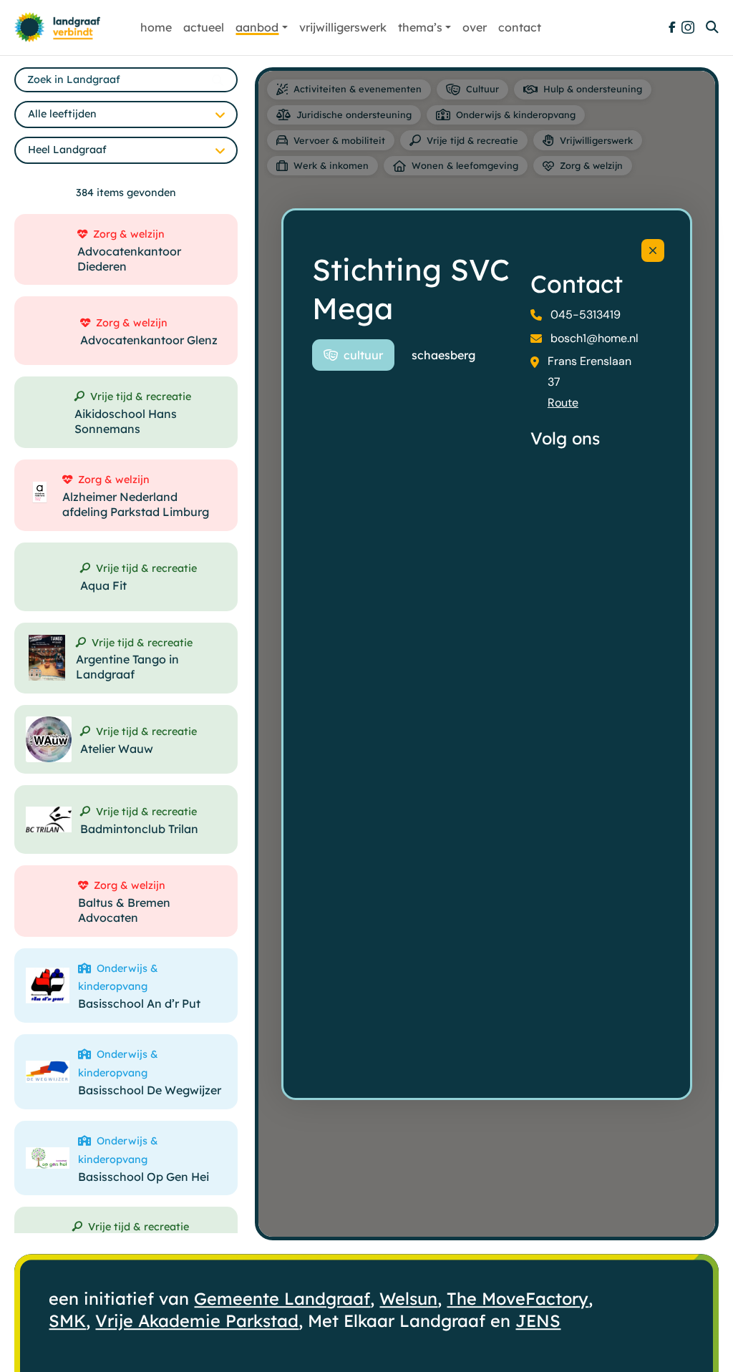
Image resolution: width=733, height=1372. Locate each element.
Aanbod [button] (257, 27)
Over (474, 27)
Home (156, 27)
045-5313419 (585, 314)
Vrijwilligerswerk (343, 27)
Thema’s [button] (420, 27)
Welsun (408, 1299)
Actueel (203, 27)
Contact (519, 27)
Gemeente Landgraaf (282, 1299)
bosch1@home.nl (594, 338)
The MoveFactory (517, 1299)
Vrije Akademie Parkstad (196, 1320)
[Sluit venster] (652, 250)
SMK (67, 1320)
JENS (537, 1320)
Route (563, 402)
